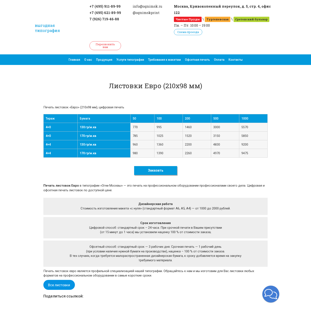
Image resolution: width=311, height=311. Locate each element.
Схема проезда (188, 32)
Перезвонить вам (105, 45)
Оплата (219, 59)
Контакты (235, 59)
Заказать (155, 170)
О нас (88, 59)
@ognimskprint (146, 12)
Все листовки (59, 285)
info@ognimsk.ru (147, 6)
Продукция (104, 59)
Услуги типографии (130, 59)
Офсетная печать (197, 59)
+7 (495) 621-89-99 (105, 12)
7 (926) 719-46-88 (104, 19)
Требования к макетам (164, 59)
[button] (270, 294)
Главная (74, 59)
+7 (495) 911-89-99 (105, 6)
